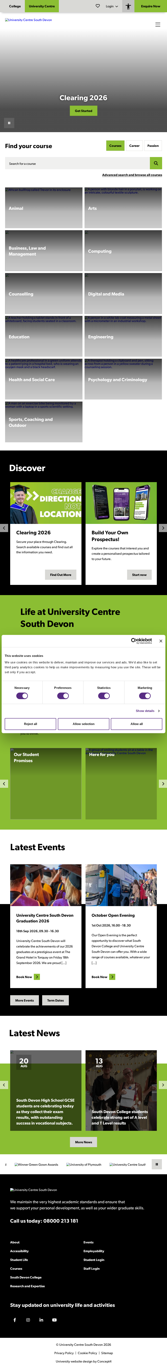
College (15, 6)
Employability (94, 1251)
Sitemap (107, 1353)
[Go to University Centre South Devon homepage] (35, 24)
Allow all (137, 724)
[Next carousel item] (163, 1085)
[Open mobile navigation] (158, 24)
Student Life (19, 1259)
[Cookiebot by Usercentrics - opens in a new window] (134, 641)
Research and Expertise (27, 1286)
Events (88, 1242)
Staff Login (92, 1268)
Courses (115, 145)
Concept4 (104, 1361)
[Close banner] (160, 641)
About (15, 1242)
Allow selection (83, 724)
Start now (139, 574)
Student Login (94, 1259)
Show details (145, 711)
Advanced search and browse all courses (132, 175)
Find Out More (60, 574)
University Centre (42, 6)
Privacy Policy (64, 1353)
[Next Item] (163, 528)
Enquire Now (150, 6)
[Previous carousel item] (4, 1085)
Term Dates (55, 1000)
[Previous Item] (4, 528)
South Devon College (26, 1277)
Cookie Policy (87, 1353)
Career (134, 145)
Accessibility (19, 1251)
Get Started (83, 110)
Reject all (30, 724)
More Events (24, 1000)
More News (83, 1142)
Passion (153, 145)
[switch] (63, 696)
